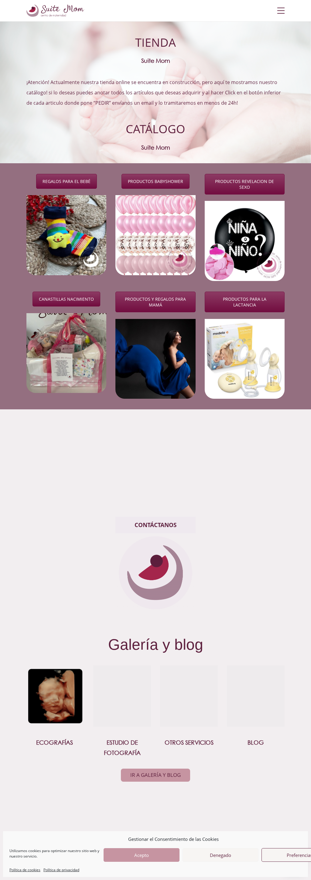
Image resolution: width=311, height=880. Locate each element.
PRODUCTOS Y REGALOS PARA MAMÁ (155, 302)
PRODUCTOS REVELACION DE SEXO (244, 184)
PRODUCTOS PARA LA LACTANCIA (244, 302)
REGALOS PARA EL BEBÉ (67, 181)
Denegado (220, 855)
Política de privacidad (61, 870)
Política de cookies (24, 870)
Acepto (141, 855)
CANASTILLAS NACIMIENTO (66, 299)
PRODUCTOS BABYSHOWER (155, 181)
